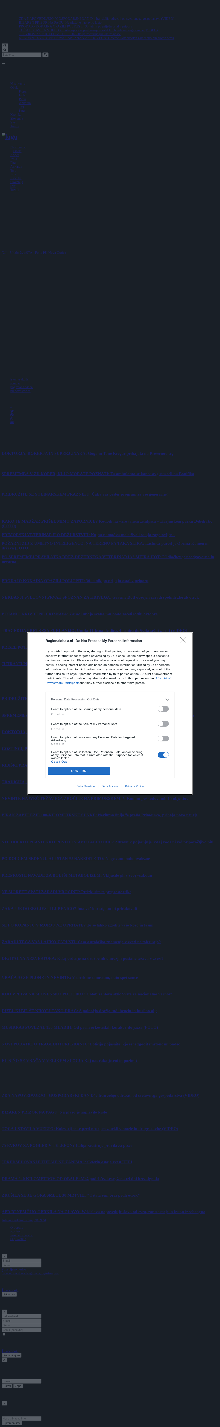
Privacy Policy (134, 786)
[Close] (184, 641)
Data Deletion (85, 786)
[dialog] (110, 713)
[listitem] (110, 699)
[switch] (163, 709)
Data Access (110, 786)
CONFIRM (79, 771)
